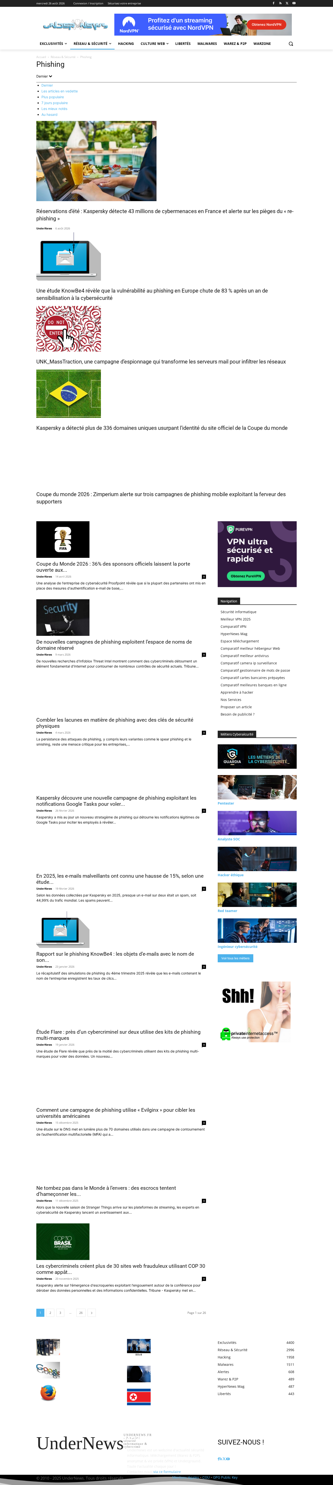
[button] (291, 43)
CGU (206, 1477)
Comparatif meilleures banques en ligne (254, 685)
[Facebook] (273, 3)
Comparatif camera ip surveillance (249, 663)
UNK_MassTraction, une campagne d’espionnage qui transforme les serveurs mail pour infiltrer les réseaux (161, 362)
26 (81, 1313)
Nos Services (231, 699)
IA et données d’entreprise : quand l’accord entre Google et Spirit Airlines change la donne (89, 1369)
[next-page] (92, 1313)
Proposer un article (236, 707)
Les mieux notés (54, 109)
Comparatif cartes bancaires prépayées (253, 677)
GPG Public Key (225, 1477)
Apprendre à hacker (237, 692)
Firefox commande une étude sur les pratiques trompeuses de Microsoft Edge (88, 1391)
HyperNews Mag (234, 633)
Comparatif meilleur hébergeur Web (250, 648)
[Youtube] (294, 3)
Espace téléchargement (240, 641)
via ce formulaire (167, 1472)
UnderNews (44, 228)
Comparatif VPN (233, 626)
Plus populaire (52, 97)
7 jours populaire (54, 103)
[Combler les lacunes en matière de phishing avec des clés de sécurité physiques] (121, 695)
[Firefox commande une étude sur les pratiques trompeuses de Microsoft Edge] (48, 1393)
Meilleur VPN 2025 (236, 619)
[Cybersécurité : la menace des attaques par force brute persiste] (139, 1374)
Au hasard (49, 114)
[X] (287, 3)
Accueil (41, 57)
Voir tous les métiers (235, 958)
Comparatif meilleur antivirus (245, 655)
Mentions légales (185, 1477)
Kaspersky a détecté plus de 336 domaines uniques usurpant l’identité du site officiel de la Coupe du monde (162, 428)
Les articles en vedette (59, 91)
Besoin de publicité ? (238, 714)
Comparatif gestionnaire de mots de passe (255, 670)
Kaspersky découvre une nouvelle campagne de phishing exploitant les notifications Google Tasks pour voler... (116, 801)
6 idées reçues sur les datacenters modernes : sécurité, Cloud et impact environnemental (89, 1346)
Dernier (47, 85)
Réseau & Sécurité (63, 57)
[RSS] (280, 3)
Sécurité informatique (238, 612)
